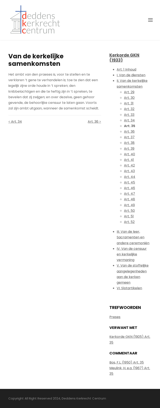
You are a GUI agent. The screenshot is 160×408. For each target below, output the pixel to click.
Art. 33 (129, 114)
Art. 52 (129, 221)
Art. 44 (129, 176)
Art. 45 (129, 182)
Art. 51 (129, 216)
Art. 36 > (94, 121)
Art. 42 (129, 165)
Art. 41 (129, 159)
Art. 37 (129, 137)
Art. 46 (129, 188)
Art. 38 (129, 142)
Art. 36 (129, 131)
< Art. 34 (15, 121)
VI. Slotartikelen (129, 288)
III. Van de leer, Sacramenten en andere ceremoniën (133, 237)
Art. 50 (129, 210)
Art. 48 (129, 199)
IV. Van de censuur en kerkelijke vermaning (132, 254)
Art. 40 (129, 154)
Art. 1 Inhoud (126, 69)
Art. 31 (129, 103)
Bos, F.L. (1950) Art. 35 (126, 362)
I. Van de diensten (131, 75)
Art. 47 (129, 193)
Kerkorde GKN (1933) (124, 57)
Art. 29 (129, 92)
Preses (114, 317)
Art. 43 (129, 171)
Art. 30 (129, 97)
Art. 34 (129, 120)
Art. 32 (129, 109)
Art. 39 (129, 148)
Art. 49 (129, 205)
